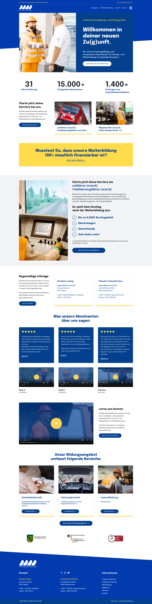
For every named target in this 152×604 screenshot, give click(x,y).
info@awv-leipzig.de (31, 588)
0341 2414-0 (67, 297)
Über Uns (105, 590)
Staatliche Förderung (109, 582)
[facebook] (61, 573)
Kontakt (104, 593)
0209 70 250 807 (72, 591)
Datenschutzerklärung (126, 601)
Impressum (114, 601)
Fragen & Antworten (109, 579)
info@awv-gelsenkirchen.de (114, 295)
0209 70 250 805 (110, 297)
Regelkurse (106, 587)
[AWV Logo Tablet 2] (25, 6)
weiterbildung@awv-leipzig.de (73, 295)
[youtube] (68, 573)
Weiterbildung (107, 585)
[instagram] (65, 573)
